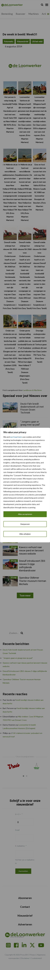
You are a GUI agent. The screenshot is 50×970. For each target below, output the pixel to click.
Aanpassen (25, 524)
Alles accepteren (25, 514)
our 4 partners (16, 437)
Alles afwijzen (25, 534)
